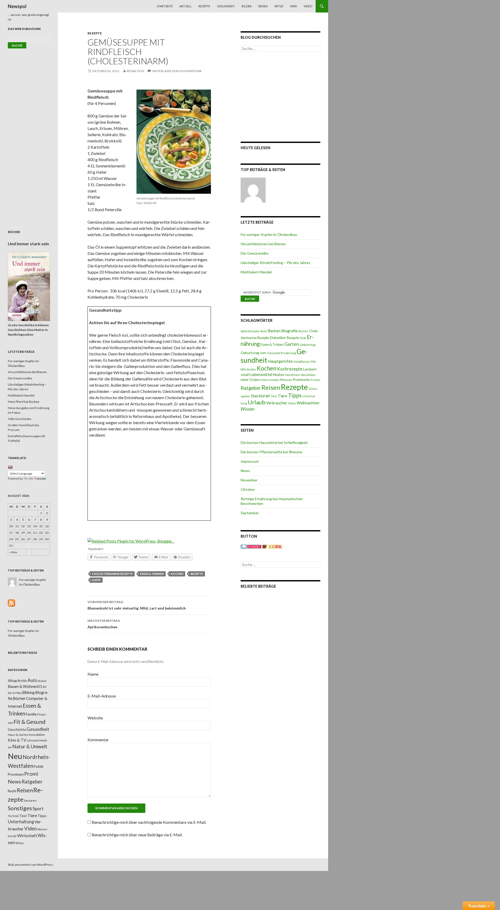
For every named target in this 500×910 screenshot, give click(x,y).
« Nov (13, 552)
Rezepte (204, 6)
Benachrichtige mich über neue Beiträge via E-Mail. (137, 834)
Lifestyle (33, 740)
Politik (38, 766)
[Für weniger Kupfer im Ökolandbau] (253, 190)
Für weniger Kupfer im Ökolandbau (269, 234)
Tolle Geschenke (19, 419)
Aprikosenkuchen (104, 624)
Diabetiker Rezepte (284, 338)
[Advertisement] (149, 480)
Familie (31, 714)
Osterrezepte (270, 379)
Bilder (247, 6)
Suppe (96, 580)
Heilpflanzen (301, 361)
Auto (263, 331)
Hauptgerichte (280, 361)
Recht (12, 791)
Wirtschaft (27, 835)
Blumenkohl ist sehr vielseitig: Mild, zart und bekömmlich (137, 605)
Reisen (263, 6)
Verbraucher (276, 403)
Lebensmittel (261, 374)
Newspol (17, 6)
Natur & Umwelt (29, 746)
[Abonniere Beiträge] (11, 603)
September (250, 513)
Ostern (254, 380)
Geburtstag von (253, 352)
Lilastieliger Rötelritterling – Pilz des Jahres (275, 262)
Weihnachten (308, 402)
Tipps (295, 395)
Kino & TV (17, 740)
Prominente (301, 380)
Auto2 (42, 680)
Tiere (282, 395)
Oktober (248, 489)
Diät (303, 338)
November (249, 480)
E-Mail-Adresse (102, 695)
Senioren (30, 800)
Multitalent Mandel (256, 272)
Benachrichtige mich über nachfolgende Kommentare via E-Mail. (149, 822)
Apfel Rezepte (250, 331)
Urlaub (256, 402)
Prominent (16, 774)
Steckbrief (260, 395)
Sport (38, 808)
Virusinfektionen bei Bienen (263, 244)
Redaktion (135, 71)
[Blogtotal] (272, 546)
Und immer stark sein (28, 243)
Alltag (12, 681)
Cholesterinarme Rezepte (112, 573)
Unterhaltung (21, 821)
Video (308, 6)
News (245, 470)
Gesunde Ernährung (281, 353)
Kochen (177, 573)
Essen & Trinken (152, 573)
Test (274, 396)
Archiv (22, 681)
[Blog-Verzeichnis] (251, 546)
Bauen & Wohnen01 (25, 686)
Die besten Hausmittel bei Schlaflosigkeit (274, 442)
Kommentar (98, 739)
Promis (315, 379)
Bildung (28, 692)
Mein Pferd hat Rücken (23, 402)
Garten (291, 344)
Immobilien (37, 735)
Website (95, 717)
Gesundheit (226, 6)
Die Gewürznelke (254, 253)
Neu (15, 756)
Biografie (289, 330)
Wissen (247, 408)
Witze (278, 6)
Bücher (303, 331)
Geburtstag (307, 345)
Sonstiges (20, 808)
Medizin (278, 375)
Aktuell (185, 6)
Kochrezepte (289, 369)
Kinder (251, 369)
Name (93, 673)
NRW (293, 6)
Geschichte (17, 729)
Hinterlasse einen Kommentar (177, 71)
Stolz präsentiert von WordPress (30, 865)
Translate (40, 478)
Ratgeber (251, 388)
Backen (274, 330)
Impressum (250, 461)
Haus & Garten (18, 734)
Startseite (165, 6)
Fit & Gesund (30, 721)
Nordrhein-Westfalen (300, 374)
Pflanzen (286, 380)
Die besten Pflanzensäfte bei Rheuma (271, 452)
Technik (13, 816)
